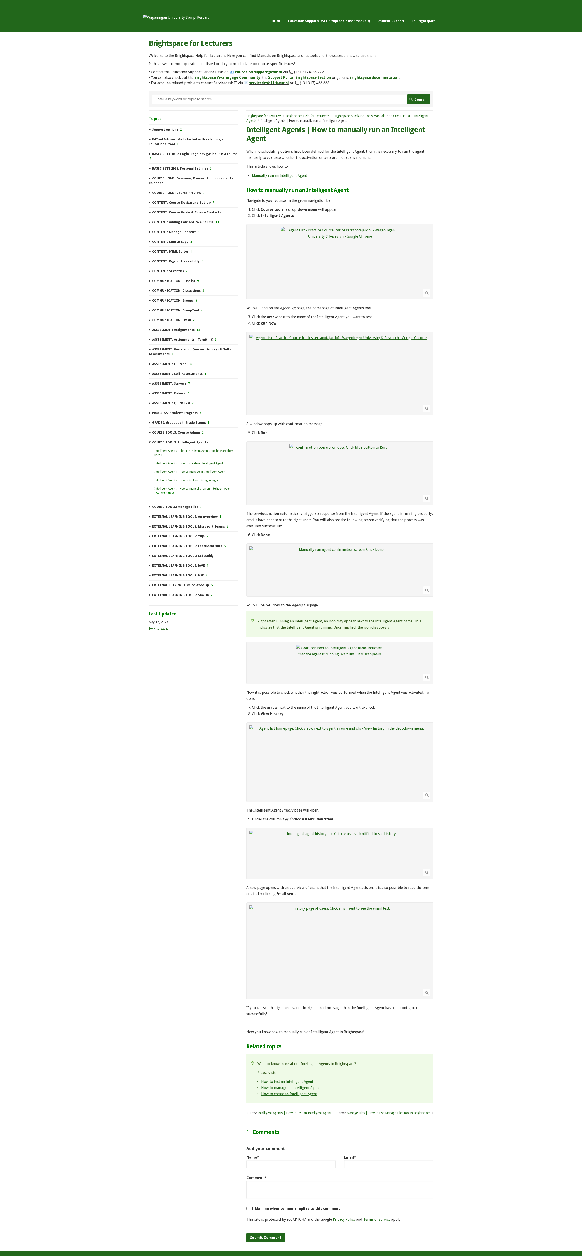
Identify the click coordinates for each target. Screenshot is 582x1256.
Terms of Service (376, 1219)
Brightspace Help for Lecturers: (307, 116)
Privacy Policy (344, 1219)
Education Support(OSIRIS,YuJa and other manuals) (329, 21)
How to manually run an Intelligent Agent (297, 190)
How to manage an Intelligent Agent (290, 1088)
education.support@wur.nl (258, 72)
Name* (252, 1157)
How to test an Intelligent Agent (287, 1081)
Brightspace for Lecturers (263, 116)
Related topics (263, 1046)
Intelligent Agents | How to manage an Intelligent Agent (189, 471)
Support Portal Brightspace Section (299, 77)
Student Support (390, 21)
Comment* (256, 1178)
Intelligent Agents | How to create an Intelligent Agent (188, 463)
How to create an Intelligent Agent (289, 1094)
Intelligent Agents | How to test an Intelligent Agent (294, 1113)
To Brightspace (424, 21)
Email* (350, 1157)
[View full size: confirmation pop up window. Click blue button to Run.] (339, 473)
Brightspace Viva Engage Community (227, 77)
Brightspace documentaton (374, 77)
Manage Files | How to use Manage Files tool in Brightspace (388, 1113)
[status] (339, 624)
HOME (276, 21)
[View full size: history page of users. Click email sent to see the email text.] (339, 950)
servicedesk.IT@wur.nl (269, 83)
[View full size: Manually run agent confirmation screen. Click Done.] (339, 570)
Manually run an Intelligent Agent (279, 175)
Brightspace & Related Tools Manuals (359, 116)
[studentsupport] (177, 17)
